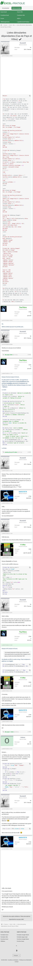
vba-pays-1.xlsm (9, 732)
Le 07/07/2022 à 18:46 (7, 320)
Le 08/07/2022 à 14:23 (7, 721)
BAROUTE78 (23, 492)
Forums (5, 25)
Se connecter (5, 8)
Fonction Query (20, 941)
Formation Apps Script (22, 937)
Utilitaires (3, 941)
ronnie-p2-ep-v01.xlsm (11, 452)
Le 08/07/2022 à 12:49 (7, 645)
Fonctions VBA (21, 15)
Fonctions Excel (5, 15)
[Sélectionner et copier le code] (30, 96)
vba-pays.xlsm (8, 354)
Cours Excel (4, 12)
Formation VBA (4, 937)
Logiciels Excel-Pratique (23, 21)
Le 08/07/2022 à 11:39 (7, 373)
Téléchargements (5, 21)
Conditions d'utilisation (13, 960)
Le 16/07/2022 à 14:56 (7, 809)
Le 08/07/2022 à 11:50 (7, 470)
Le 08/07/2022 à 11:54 (7, 503)
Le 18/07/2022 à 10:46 (7, 849)
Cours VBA (20, 12)
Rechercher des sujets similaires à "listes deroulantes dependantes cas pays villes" (16, 918)
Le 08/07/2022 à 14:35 (7, 748)
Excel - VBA (12, 25)
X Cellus (22, 544)
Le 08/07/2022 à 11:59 (7, 533)
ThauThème (23, 307)
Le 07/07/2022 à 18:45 (7, 55)
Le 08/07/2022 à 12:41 (7, 612)
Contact (16, 961)
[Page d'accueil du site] (1, 25)
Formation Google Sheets (23, 934)
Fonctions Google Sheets (23, 939)
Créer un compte (16, 8)
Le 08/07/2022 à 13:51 (7, 691)
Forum (2, 18)
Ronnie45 (23, 43)
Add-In (18, 18)
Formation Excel (4, 934)
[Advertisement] (16, 75)
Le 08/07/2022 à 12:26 (7, 557)
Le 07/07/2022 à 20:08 (7, 344)
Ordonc (22, 737)
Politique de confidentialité (25, 960)
